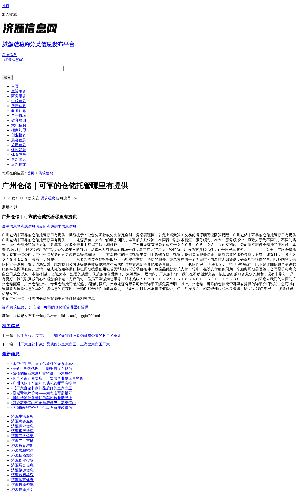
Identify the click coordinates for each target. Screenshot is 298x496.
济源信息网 (11, 226)
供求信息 (18, 101)
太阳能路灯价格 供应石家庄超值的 (41, 408)
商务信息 (18, 111)
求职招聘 (18, 125)
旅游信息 (18, 145)
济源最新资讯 (22, 485)
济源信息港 (29, 226)
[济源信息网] (31, 34)
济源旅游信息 (22, 470)
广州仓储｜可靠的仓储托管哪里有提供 (56, 307)
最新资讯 (18, 160)
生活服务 (18, 91)
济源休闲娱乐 (22, 475)
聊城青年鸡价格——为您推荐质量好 (41, 393)
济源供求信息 (13, 307)
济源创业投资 (22, 460)
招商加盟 (18, 130)
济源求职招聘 (22, 450)
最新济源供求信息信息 (57, 226)
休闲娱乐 (18, 150)
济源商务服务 (22, 421)
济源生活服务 (22, 416)
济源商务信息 (22, 436)
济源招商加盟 (22, 455)
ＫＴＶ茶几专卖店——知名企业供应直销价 (47, 378)
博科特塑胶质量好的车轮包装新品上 (41, 398)
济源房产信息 (22, 431)
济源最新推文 (22, 490)
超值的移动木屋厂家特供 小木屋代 (41, 373)
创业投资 (18, 135)
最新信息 (11, 353)
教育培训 (18, 120)
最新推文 (18, 164)
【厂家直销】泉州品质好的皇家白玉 (41, 388)
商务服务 (18, 96)
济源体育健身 (22, 480)
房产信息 (18, 106)
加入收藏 (9, 15)
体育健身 (18, 155)
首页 (5, 6)
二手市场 (18, 116)
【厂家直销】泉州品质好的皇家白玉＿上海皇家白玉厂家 (63, 344)
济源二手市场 (22, 441)
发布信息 (9, 55)
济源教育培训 (22, 446)
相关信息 (11, 325)
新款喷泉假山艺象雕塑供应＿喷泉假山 (43, 403)
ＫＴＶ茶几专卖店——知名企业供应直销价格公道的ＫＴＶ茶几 (69, 335)
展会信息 (18, 140)
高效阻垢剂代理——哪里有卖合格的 (41, 369)
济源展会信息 (22, 465)
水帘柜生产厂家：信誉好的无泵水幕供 (43, 364)
